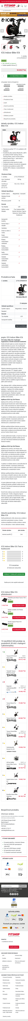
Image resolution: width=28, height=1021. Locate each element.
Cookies (4, 958)
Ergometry (18, 977)
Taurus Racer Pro (11, 718)
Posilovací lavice (19, 985)
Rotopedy (5, 994)
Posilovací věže (6, 983)
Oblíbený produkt (8, 115)
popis (5, 102)
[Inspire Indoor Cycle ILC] (16, 775)
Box (4, 991)
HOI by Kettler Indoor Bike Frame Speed (11, 764)
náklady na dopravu (7, 961)
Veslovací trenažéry (20, 980)
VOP (3, 955)
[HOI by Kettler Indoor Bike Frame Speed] (16, 758)
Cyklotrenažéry (6, 988)
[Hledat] (21, 6)
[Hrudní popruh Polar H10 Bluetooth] (5, 624)
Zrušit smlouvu (14, 947)
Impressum (17, 958)
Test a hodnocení (8, 109)
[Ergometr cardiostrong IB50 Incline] (16, 682)
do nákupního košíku (17, 76)
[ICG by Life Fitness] (7, 20)
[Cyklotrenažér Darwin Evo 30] (16, 743)
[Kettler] (11, 768)
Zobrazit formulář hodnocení (14, 574)
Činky (16, 988)
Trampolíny (18, 983)
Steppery (5, 998)
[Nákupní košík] (26, 6)
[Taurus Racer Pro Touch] (16, 699)
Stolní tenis (5, 985)
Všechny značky (6, 1016)
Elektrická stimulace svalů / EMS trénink (7, 1011)
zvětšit (24, 277)
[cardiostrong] (11, 692)
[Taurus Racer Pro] (16, 714)
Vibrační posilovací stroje (19, 1011)
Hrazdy (17, 1008)
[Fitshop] (10, 6)
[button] (4, 47)
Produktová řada (8, 99)
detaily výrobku (8, 96)
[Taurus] (11, 660)
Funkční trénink (6, 1003)
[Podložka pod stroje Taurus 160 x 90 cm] (5, 600)
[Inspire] (11, 784)
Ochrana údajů (18, 955)
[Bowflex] (11, 799)
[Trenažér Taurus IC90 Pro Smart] (16, 667)
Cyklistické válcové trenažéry (19, 995)
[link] (8, 864)
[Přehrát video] (14, 138)
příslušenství (7, 112)
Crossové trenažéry (7, 977)
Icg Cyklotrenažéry (7, 10)
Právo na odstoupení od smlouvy (20, 962)
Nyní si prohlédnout (21, 326)
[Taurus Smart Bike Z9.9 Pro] (16, 727)
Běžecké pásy (6, 980)
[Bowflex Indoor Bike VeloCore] (16, 790)
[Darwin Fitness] (11, 751)
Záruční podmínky (9, 106)
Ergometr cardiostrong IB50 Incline (11, 688)
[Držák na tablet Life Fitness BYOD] (5, 612)
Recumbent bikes (19, 991)
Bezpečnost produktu (9, 119)
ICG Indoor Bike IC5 (21, 297)
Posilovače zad (6, 1008)
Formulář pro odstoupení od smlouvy (5, 967)
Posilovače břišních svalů (20, 1004)
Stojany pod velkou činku (20, 999)
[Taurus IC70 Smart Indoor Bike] (16, 651)
